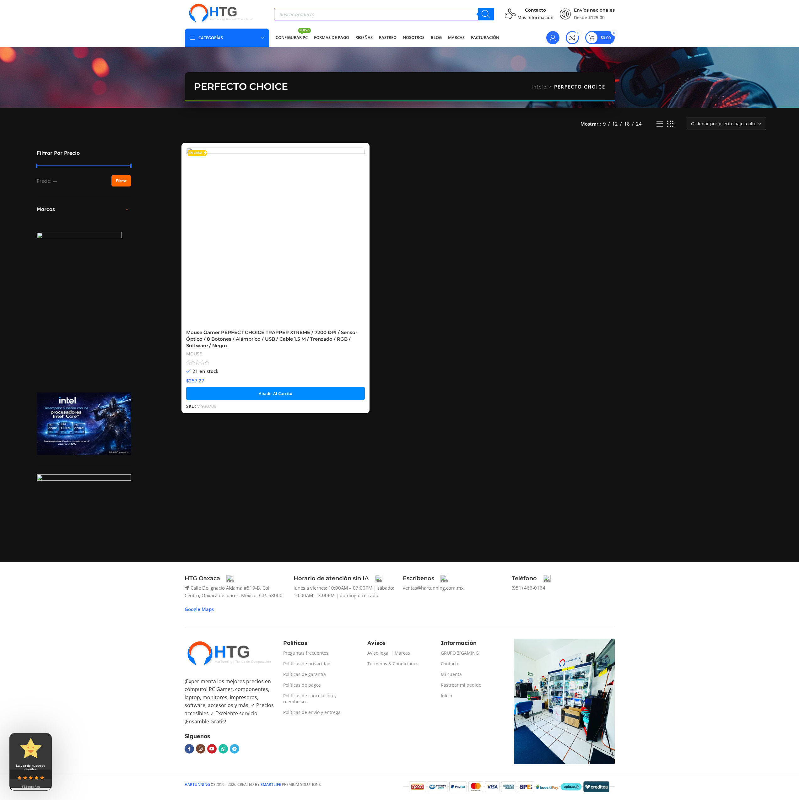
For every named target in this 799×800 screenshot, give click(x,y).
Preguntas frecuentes (305, 653)
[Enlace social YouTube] (212, 749)
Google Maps (199, 609)
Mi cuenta (451, 674)
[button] (275, 393)
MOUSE (194, 354)
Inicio (539, 87)
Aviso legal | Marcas (388, 653)
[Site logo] (221, 13)
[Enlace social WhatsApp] (223, 749)
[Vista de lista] (659, 124)
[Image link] (229, 654)
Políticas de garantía (304, 674)
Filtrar (121, 180)
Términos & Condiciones (392, 664)
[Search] (486, 14)
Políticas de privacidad (307, 664)
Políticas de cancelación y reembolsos (310, 698)
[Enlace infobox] (209, 578)
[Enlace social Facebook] (189, 749)
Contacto (450, 664)
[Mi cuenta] (553, 37)
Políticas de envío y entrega (312, 712)
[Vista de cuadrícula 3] (670, 124)
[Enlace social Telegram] (234, 749)
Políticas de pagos (302, 685)
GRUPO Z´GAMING (460, 653)
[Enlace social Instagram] (200, 749)
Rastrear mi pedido (461, 685)
